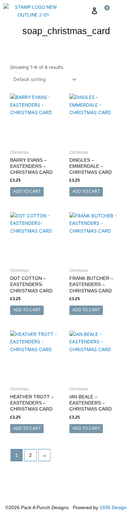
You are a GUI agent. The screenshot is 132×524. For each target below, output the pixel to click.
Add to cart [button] (27, 191)
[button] (83, 11)
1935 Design (113, 507)
